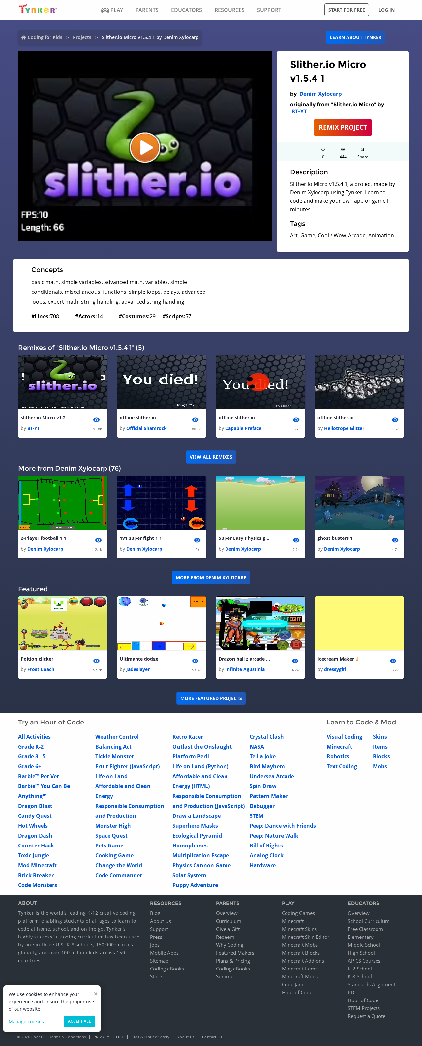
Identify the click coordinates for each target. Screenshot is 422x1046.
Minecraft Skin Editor (305, 937)
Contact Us (212, 1036)
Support (159, 929)
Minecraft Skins (299, 929)
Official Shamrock (146, 428)
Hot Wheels (33, 825)
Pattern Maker (269, 796)
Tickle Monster (114, 756)
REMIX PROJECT (343, 127)
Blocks (381, 756)
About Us (160, 921)
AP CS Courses (364, 960)
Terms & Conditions (68, 1036)
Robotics (338, 756)
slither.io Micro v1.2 (43, 418)
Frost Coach (40, 669)
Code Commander (118, 875)
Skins (380, 736)
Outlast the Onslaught (202, 746)
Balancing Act (113, 746)
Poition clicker (37, 659)
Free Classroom (365, 929)
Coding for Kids (45, 37)
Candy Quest (35, 815)
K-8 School (360, 976)
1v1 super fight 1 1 (141, 538)
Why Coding (229, 944)
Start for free (346, 10)
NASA (257, 746)
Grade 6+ (29, 766)
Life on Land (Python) (200, 766)
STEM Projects (364, 1008)
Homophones (190, 845)
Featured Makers (235, 952)
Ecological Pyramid (197, 835)
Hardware (263, 865)
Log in (386, 10)
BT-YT (299, 111)
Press (156, 937)
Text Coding (342, 766)
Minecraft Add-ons (303, 960)
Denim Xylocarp (320, 94)
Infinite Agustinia (245, 669)
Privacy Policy (109, 1036)
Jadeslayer (138, 669)
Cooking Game (114, 855)
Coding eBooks (167, 968)
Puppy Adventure (195, 885)
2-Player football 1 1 (43, 538)
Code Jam (292, 984)
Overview (227, 913)
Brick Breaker (36, 875)
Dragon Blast (35, 806)
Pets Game (109, 845)
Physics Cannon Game (201, 865)
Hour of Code (297, 992)
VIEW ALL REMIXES (211, 457)
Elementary (361, 937)
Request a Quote (366, 1016)
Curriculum (228, 921)
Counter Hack (36, 845)
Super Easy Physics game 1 (245, 538)
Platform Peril (190, 756)
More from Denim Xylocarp (211, 577)
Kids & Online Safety (151, 1036)
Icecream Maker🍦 (338, 659)
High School (361, 952)
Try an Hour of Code (51, 722)
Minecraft (339, 746)
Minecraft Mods (300, 976)
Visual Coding (344, 736)
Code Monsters (37, 885)
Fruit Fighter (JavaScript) (127, 766)
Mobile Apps (164, 952)
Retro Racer (187, 736)
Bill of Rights (266, 845)
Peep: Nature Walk (274, 835)
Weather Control (117, 736)
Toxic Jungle (33, 855)
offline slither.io (138, 418)
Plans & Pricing (233, 960)
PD (351, 992)
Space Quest (111, 835)
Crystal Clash (267, 736)
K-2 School (360, 968)
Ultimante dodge (139, 659)
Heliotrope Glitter (344, 428)
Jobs (155, 944)
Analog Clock (267, 855)
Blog (155, 913)
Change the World (118, 865)
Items (380, 746)
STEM (256, 815)
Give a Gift (228, 929)
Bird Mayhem (267, 766)
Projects (82, 37)
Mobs (380, 766)
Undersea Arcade (272, 776)
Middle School (364, 944)
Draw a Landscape (196, 815)
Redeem (225, 937)
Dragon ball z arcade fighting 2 (245, 659)
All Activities (34, 736)
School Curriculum (369, 921)
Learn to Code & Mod (361, 722)
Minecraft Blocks (301, 952)
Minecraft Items (299, 968)
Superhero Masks (195, 825)
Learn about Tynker (355, 37)
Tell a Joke (263, 756)
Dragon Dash (35, 835)
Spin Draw (263, 786)
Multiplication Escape (200, 855)
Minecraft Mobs (300, 944)
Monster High (113, 825)
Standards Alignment (371, 984)
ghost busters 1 (335, 538)
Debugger (262, 806)
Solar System (189, 875)
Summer (225, 976)
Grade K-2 (31, 746)
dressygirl (335, 669)
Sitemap (159, 960)
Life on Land (111, 776)
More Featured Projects (211, 698)
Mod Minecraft (37, 865)
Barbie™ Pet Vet (38, 776)
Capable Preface (243, 428)
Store (156, 976)
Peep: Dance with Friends (283, 825)
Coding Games (298, 913)
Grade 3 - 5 (31, 756)
